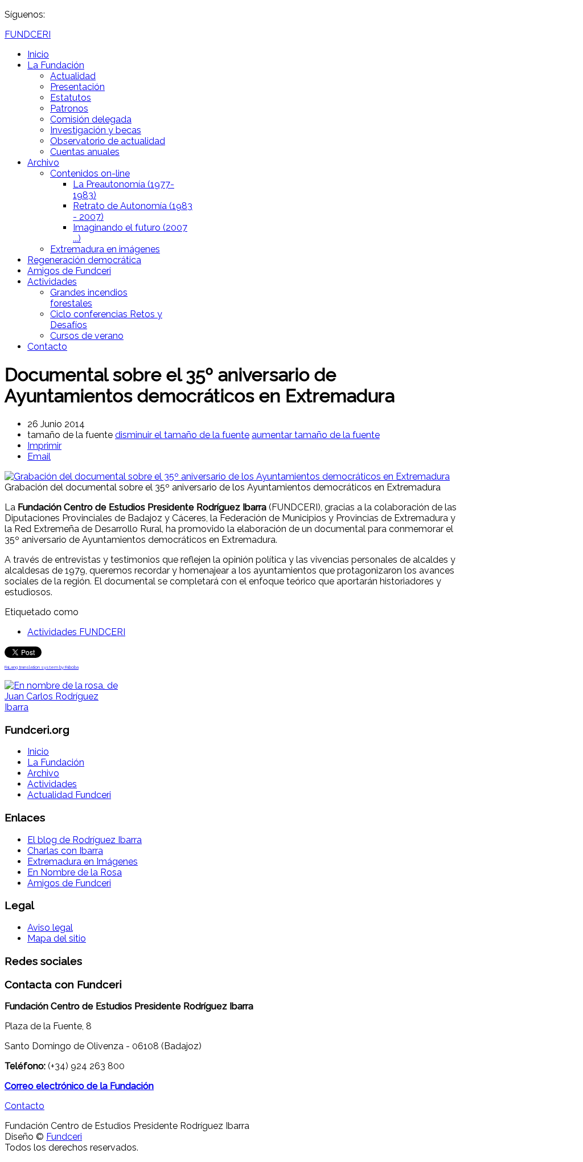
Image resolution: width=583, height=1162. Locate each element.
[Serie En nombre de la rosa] (62, 707)
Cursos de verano (87, 335)
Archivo (43, 162)
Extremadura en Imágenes (82, 861)
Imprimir (44, 445)
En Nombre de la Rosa (74, 872)
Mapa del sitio (56, 938)
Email (39, 456)
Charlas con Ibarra (65, 850)
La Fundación (55, 65)
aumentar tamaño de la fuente (316, 434)
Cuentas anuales (85, 151)
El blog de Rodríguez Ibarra (84, 839)
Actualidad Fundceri (69, 794)
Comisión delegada (91, 119)
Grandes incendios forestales (89, 298)
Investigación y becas (95, 130)
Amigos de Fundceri (69, 270)
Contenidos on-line (90, 173)
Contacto (47, 346)
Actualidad (73, 76)
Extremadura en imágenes (105, 249)
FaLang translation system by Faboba (42, 667)
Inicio (38, 54)
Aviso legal (50, 927)
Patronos (69, 108)
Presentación (77, 86)
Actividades (52, 281)
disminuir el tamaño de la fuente (182, 434)
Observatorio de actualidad (107, 141)
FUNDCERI (28, 34)
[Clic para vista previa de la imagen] (227, 476)
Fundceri (64, 1136)
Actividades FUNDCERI (76, 632)
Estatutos (70, 97)
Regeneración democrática (84, 260)
